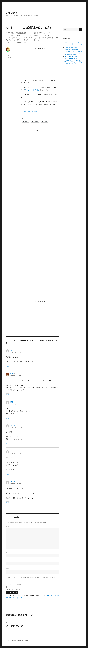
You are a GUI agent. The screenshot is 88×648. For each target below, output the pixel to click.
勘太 (11, 402)
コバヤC (13, 350)
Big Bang (11, 12)
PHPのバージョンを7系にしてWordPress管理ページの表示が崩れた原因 (73, 44)
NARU (12, 425)
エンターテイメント (11, 58)
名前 (7, 552)
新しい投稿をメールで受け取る (13, 589)
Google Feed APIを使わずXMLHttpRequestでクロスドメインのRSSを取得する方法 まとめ (73, 58)
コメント (9, 526)
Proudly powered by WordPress (20, 640)
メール (8, 560)
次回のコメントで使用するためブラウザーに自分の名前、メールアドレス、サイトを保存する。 (32, 577)
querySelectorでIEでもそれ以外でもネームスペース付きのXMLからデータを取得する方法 (73, 53)
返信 (7, 366)
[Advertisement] (40, 62)
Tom (7, 53)
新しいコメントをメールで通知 (13, 584)
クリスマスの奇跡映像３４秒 (30, 111)
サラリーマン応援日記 (32, 90)
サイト (7, 568)
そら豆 (12, 451)
